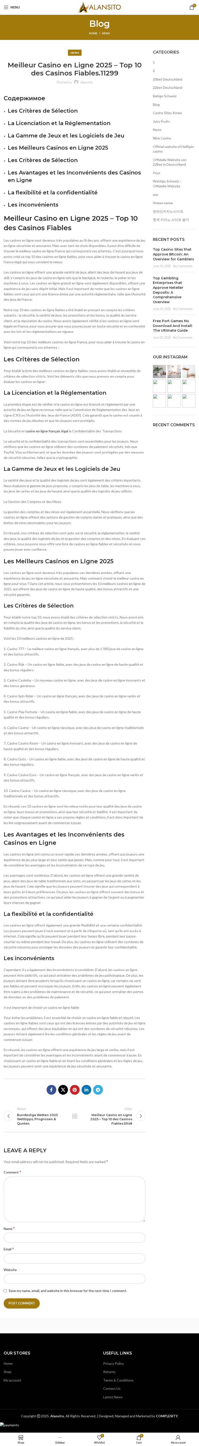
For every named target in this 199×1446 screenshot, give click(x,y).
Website (10, 1270)
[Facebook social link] (51, 1090)
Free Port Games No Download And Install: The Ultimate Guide (172, 326)
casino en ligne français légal (46, 431)
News (106, 33)
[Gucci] (124, 1325)
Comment (12, 1172)
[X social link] (63, 1090)
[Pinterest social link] (75, 1090)
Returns (109, 1372)
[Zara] (25, 1325)
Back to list (74, 1116)
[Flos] (174, 1325)
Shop (7, 1372)
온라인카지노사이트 (168, 211)
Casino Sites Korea (167, 113)
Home (93, 33)
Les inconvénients (33, 204)
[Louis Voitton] (75, 1325)
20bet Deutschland (167, 79)
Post (156, 173)
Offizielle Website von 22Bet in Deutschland (170, 162)
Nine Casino (162, 138)
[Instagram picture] (159, 371)
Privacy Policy (113, 1363)
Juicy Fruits (161, 121)
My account (12, 1380)
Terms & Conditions (118, 1380)
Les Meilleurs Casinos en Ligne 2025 (58, 148)
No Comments (182, 266)
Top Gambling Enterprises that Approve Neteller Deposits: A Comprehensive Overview (168, 290)
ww (155, 194)
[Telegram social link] (98, 1090)
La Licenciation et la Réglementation (59, 123)
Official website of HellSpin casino (173, 149)
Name (9, 1228)
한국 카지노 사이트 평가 (171, 220)
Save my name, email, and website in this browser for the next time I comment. (68, 1291)
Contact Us (112, 1388)
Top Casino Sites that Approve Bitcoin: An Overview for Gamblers (173, 254)
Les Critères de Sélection (43, 111)
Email (9, 1248)
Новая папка (163, 203)
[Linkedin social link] (86, 1090)
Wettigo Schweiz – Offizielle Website (167, 183)
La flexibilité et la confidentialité (53, 192)
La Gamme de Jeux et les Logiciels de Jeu (66, 135)
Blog (156, 104)
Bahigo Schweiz (164, 96)
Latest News (113, 1397)
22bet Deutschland (167, 87)
